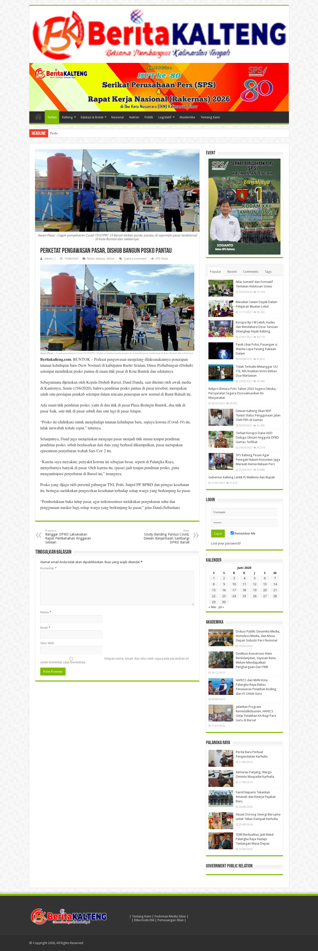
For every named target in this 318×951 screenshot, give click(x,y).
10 (234, 584)
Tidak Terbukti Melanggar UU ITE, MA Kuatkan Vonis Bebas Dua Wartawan (257, 371)
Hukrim (134, 117)
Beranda (38, 116)
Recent (232, 271)
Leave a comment (135, 258)
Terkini (52, 117)
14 (275, 584)
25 (244, 596)
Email (45, 628)
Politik (149, 117)
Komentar (48, 568)
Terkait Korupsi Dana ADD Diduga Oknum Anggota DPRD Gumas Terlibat (257, 437)
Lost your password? (226, 543)
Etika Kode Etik (144, 920)
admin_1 (50, 258)
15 (213, 590)
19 (254, 590)
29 (213, 602)
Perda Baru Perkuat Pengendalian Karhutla (78, 133)
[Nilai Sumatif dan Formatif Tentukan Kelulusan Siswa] (220, 288)
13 (265, 584)
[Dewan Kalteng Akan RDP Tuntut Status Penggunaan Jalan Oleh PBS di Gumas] (220, 417)
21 (275, 590)
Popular (215, 271)
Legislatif (165, 117)
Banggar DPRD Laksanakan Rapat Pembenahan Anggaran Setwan (68, 536)
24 (234, 596)
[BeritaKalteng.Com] (159, 34)
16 (224, 590)
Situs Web (47, 643)
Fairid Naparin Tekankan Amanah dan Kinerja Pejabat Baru (256, 796)
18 (244, 590)
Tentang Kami (210, 117)
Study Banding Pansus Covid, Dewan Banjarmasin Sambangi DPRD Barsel (166, 536)
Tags (268, 271)
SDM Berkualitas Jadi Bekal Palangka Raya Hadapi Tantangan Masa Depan (255, 839)
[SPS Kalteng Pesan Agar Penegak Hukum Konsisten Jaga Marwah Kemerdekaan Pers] (220, 461)
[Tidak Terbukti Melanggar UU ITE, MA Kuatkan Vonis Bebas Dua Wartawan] (220, 372)
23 (224, 596)
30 (224, 602)
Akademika (187, 117)
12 (254, 584)
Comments (250, 271)
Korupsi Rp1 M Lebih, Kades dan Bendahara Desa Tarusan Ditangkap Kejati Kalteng (257, 326)
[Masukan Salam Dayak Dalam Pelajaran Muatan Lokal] (220, 308)
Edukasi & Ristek (92, 117)
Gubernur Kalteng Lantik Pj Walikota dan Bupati (241, 477)
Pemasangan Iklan (171, 920)
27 (265, 596)
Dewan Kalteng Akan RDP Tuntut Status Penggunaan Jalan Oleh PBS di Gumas (258, 415)
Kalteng (67, 117)
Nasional (117, 117)
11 (244, 584)
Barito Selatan (96, 258)
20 (265, 590)
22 (213, 596)
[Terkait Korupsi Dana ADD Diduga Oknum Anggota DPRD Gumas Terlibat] (220, 439)
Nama (45, 612)
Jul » (221, 607)
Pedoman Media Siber (170, 916)
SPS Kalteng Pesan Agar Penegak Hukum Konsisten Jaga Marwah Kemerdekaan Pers (258, 459)
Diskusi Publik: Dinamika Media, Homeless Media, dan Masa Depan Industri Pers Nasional (258, 636)
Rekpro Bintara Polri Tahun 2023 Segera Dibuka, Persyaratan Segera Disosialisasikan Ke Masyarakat (242, 393)
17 (234, 590)
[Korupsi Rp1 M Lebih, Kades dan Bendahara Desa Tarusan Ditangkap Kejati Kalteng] (220, 328)
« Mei (212, 607)
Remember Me (244, 533)
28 (275, 596)
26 (254, 596)
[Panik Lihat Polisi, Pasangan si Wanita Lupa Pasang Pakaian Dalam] (220, 350)
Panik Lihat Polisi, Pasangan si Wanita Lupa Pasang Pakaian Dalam (256, 349)
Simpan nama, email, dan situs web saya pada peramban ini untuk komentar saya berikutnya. (114, 660)
